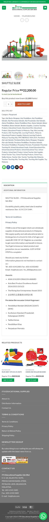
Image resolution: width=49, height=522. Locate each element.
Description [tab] (9, 185)
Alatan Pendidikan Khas (23, 123)
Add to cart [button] (8, 380)
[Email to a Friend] (17, 167)
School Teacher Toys (9, 154)
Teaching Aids (23, 159)
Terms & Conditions (13, 217)
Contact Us (6, 408)
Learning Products (28, 133)
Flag (31, 130)
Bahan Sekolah (15, 126)
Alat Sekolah (40, 121)
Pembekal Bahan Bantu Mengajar (25, 140)
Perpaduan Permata (24, 145)
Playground (28, 16)
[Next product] (22, 20)
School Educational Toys (30, 150)
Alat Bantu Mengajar (13, 118)
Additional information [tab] (14, 190)
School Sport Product (16, 152)
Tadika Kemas (6, 157)
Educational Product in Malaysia (19, 130)
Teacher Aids (16, 157)
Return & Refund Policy (11, 431)
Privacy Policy (11, 222)
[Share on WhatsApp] (4, 167)
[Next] (43, 46)
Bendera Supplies (26, 126)
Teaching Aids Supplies (36, 159)
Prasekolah (36, 145)
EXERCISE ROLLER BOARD (36, 372)
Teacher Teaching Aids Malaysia (32, 157)
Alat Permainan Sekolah (16, 121)
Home (17, 16)
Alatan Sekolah (37, 123)
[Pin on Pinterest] (21, 167)
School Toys (38, 154)
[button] (4, 8)
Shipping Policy (8, 435)
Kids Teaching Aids (15, 133)
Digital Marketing (35, 519)
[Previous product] (27, 20)
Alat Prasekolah (30, 121)
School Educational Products (11, 150)
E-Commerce (21, 519)
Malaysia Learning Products (32, 135)
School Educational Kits (37, 147)
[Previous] (6, 46)
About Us (6, 399)
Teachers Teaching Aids (10, 159)
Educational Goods (15, 128)
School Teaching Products (25, 154)
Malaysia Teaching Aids (10, 138)
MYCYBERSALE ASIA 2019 (27, 138)
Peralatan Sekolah (35, 142)
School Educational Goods (19, 147)
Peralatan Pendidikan (21, 142)
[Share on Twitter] (13, 167)
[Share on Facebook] (8, 167)
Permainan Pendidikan (9, 145)
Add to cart (24, 104)
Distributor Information (11, 403)
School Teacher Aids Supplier (33, 152)
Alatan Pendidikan (8, 123)
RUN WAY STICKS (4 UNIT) (12, 372)
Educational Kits (27, 128)
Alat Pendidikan (25, 118)
